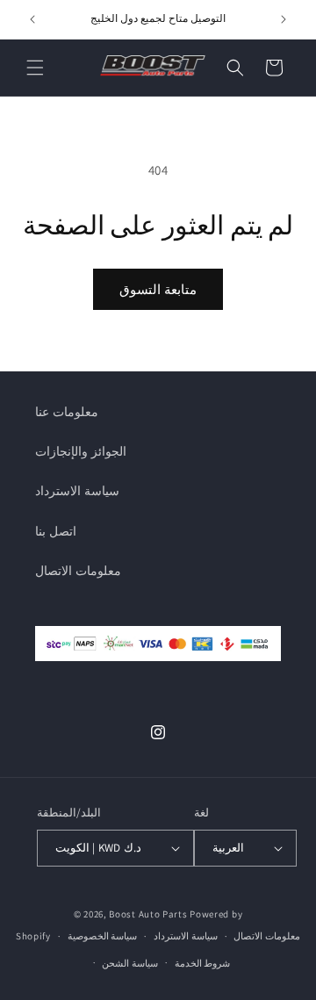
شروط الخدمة (203, 963)
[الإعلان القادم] (283, 19)
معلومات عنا (66, 412)
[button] (35, 67)
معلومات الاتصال (78, 571)
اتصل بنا (55, 531)
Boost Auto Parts (148, 914)
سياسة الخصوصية (103, 936)
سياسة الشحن (130, 963)
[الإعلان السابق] (32, 19)
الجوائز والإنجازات (80, 451)
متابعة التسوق (158, 289)
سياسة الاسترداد (77, 491)
